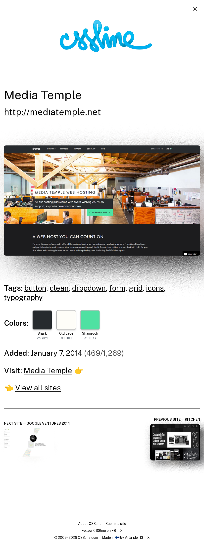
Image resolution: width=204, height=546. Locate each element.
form (117, 287)
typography (23, 297)
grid (136, 287)
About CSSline (90, 524)
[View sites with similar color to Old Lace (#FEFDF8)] (66, 320)
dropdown (89, 287)
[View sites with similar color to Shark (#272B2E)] (42, 320)
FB (113, 531)
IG (141, 538)
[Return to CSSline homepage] (106, 36)
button (35, 287)
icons (155, 287)
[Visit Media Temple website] (102, 200)
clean (59, 287)
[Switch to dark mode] (195, 9)
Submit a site (115, 524)
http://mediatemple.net (52, 112)
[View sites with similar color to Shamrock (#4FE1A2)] (90, 320)
